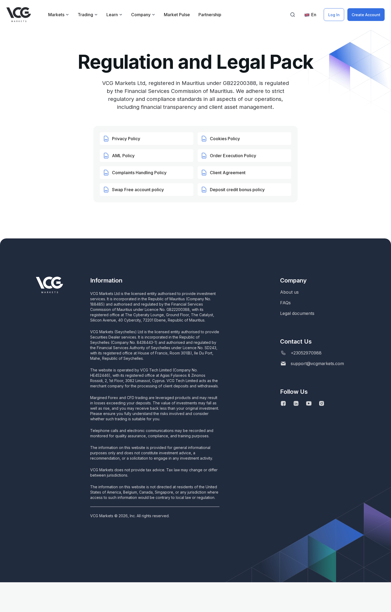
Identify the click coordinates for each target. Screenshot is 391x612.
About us (289, 292)
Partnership (209, 14)
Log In (334, 14)
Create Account (366, 14)
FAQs (285, 302)
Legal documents (297, 313)
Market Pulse (177, 14)
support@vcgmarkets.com (317, 363)
